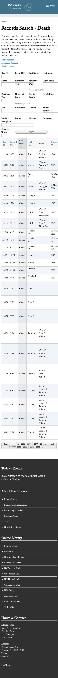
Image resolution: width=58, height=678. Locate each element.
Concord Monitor (12, 585)
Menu (52, 5)
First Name (48, 73)
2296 (29, 444)
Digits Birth (48, 80)
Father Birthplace (48, 109)
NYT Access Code (12, 568)
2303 (38, 447)
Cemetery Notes (6, 131)
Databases (9, 551)
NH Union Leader (12, 579)
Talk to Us (9, 607)
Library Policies (11, 499)
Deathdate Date (20, 96)
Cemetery (47, 118)
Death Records (8, 66)
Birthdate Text (19, 82)
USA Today (9, 590)
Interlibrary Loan (12, 601)
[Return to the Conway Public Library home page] (19, 9)
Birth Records (7, 59)
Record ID (20, 73)
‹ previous (12, 445)
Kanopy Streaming (12, 562)
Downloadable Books (14, 557)
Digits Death (32, 96)
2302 (32, 447)
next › (46, 444)
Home (4, 21)
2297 (36, 444)
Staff (6, 521)
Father (18, 118)
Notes (4, 80)
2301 (25, 447)
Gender (32, 107)
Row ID (4, 73)
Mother (32, 118)
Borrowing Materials (13, 510)
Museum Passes (11, 516)
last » (53, 444)
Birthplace (20, 107)
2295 (23, 444)
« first (5, 444)
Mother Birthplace (6, 120)
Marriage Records (9, 63)
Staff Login (6, 665)
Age (3, 107)
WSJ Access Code (12, 574)
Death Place (48, 94)
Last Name (34, 73)
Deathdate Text (6, 96)
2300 (19, 447)
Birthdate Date (33, 82)
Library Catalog (11, 546)
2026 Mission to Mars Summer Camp (23, 475)
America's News (11, 596)
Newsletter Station (12, 527)
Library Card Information (15, 505)
